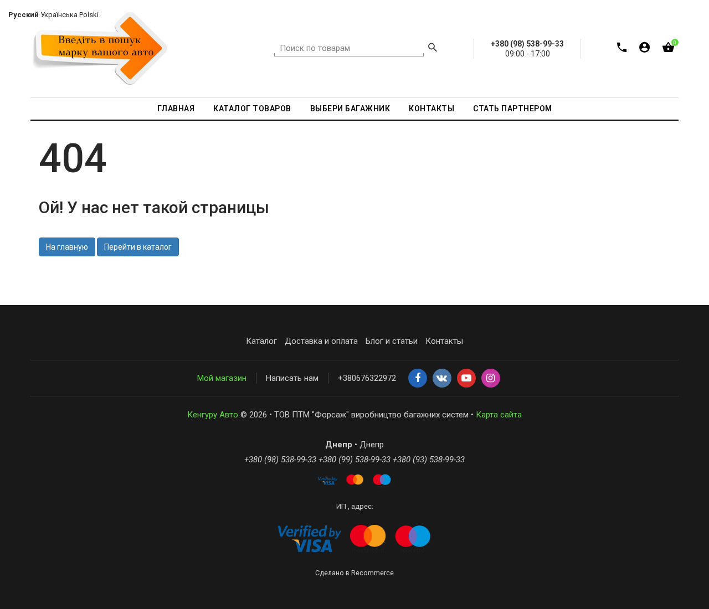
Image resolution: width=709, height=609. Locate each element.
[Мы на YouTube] (466, 379)
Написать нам (292, 378)
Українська (59, 15)
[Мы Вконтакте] (442, 379)
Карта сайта (499, 415)
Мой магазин (221, 378)
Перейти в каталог (138, 246)
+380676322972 (367, 378)
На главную (67, 246)
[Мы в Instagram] (490, 379)
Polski (89, 15)
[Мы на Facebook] (417, 379)
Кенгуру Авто (212, 415)
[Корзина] (668, 49)
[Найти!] (432, 48)
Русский (23, 15)
